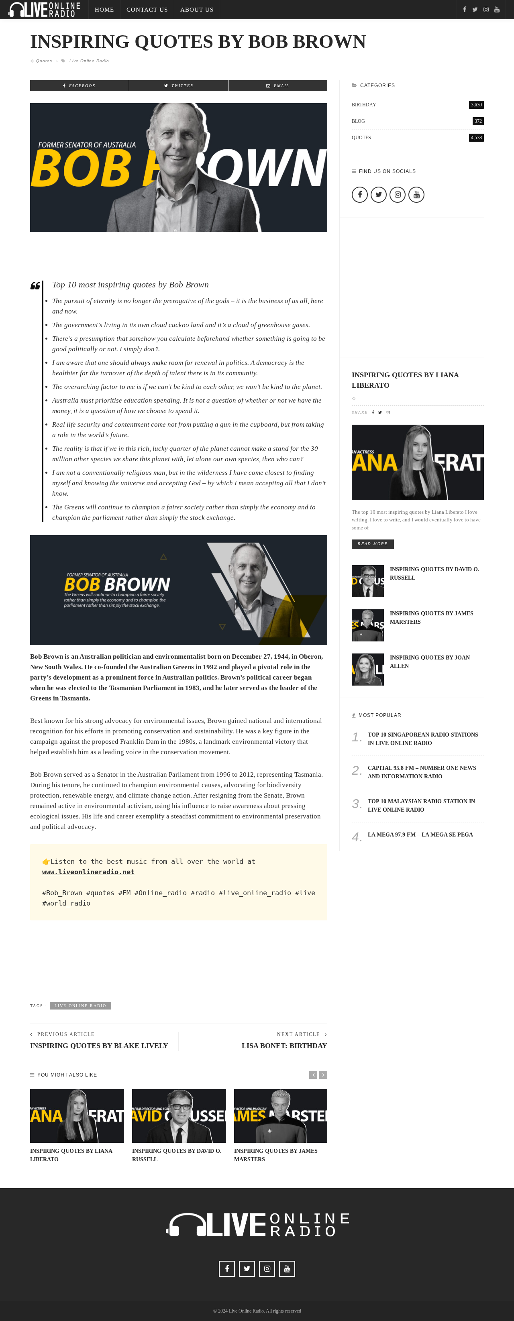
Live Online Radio (89, 61)
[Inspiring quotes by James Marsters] (281, 1116)
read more (373, 544)
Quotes (44, 61)
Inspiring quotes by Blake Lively (99, 1046)
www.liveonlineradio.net (88, 872)
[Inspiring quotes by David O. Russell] (179, 1116)
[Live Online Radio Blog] (44, 9)
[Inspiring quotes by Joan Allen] (368, 669)
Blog (417, 121)
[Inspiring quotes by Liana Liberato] (77, 1116)
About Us (197, 9)
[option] (77, 1126)
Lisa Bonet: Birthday (284, 1046)
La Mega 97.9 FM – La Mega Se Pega (420, 835)
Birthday (417, 105)
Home (104, 9)
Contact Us (147, 9)
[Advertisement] (179, 969)
